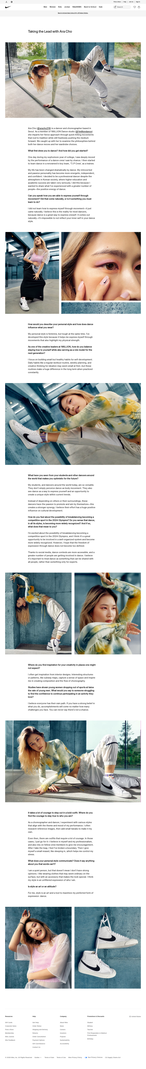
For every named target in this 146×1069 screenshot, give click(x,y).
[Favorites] (135, 7)
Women (53, 7)
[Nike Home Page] (8, 7)
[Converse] (11, 2)
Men (45, 7)
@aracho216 (43, 128)
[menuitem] (127, 2)
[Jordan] (6, 2)
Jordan (67, 7)
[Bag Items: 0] (139, 7)
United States (136, 1016)
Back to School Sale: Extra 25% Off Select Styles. (73, 13)
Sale (100, 7)
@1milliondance (84, 131)
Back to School (90, 7)
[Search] (115, 7)
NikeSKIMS (76, 7)
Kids (60, 7)
